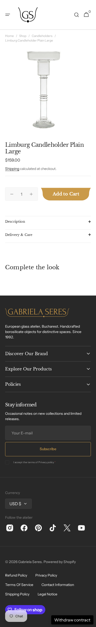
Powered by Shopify (60, 561)
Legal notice (47, 594)
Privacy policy (46, 462)
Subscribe (48, 449)
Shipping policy (17, 594)
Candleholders (42, 36)
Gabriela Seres (30, 561)
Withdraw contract (72, 619)
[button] (7, 14)
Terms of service (19, 584)
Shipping (12, 168)
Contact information (57, 584)
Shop (22, 36)
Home (9, 36)
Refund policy (16, 575)
